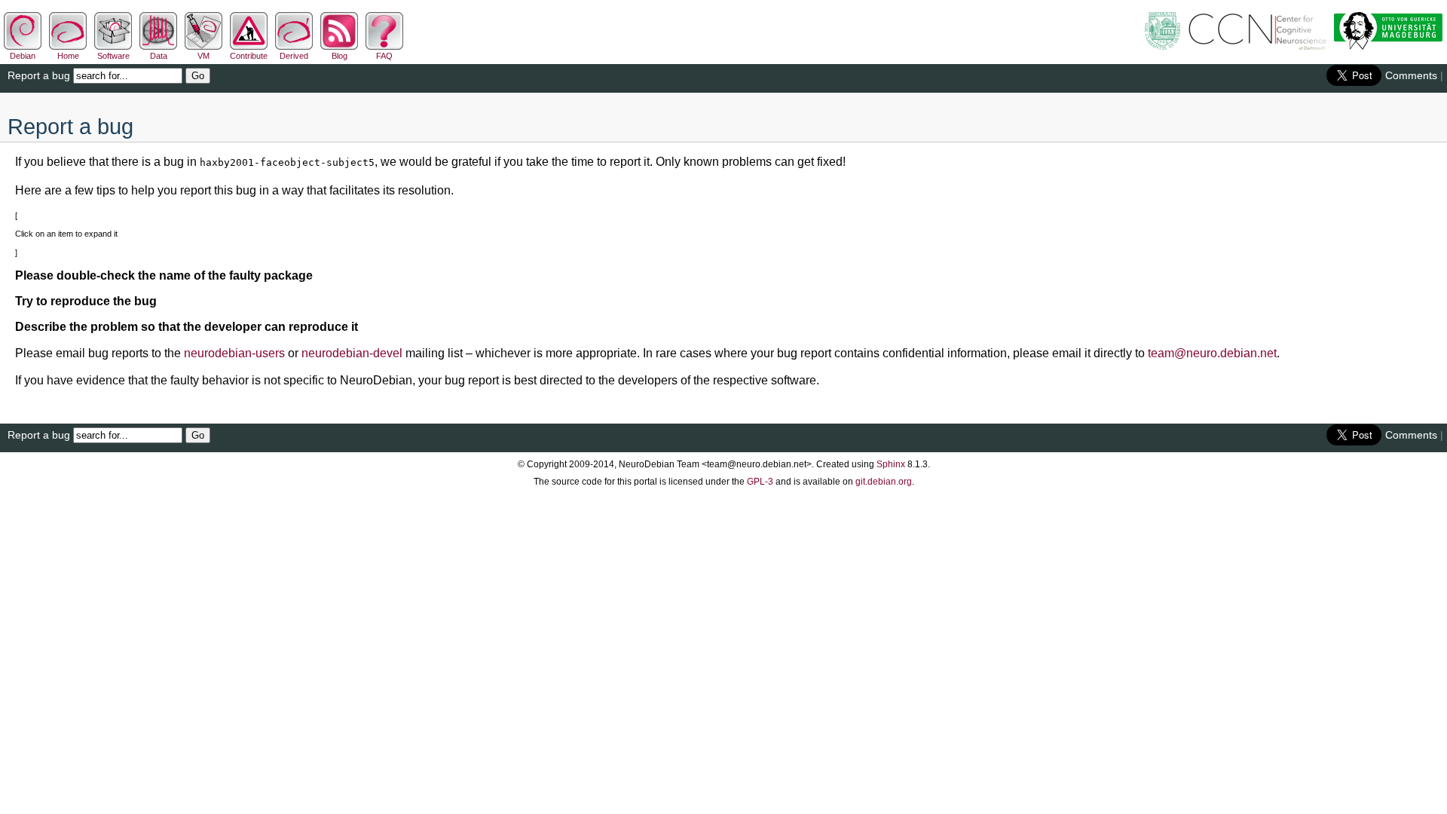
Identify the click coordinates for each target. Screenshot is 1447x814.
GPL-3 (760, 481)
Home (68, 55)
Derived (294, 55)
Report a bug (39, 75)
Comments (1411, 75)
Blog (339, 55)
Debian (22, 55)
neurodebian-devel (351, 353)
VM (203, 55)
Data (158, 55)
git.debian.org (883, 481)
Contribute (249, 55)
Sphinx (890, 464)
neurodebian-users (234, 353)
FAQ (384, 55)
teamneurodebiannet (1212, 353)
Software (113, 55)
